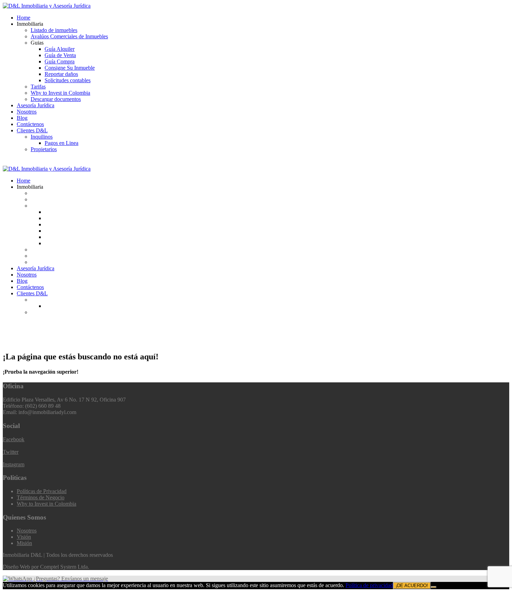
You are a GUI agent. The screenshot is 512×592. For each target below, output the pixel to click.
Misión (24, 543)
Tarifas (38, 86)
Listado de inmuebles (54, 30)
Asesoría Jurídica (35, 105)
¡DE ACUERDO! (412, 585)
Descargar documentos (56, 99)
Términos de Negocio (40, 497)
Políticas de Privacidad (42, 491)
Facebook (13, 439)
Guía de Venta (60, 55)
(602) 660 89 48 (28, 162)
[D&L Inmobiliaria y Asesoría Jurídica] (47, 6)
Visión (24, 537)
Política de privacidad (369, 585)
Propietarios (44, 149)
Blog (22, 118)
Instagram (13, 464)
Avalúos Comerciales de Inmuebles (69, 36)
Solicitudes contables (68, 80)
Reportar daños (61, 74)
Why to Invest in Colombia (60, 93)
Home (23, 18)
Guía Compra (60, 61)
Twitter (10, 452)
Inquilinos (42, 137)
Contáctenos (30, 124)
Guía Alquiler (60, 49)
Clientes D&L (32, 130)
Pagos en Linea (61, 143)
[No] (433, 587)
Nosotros (27, 112)
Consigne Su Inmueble (70, 68)
